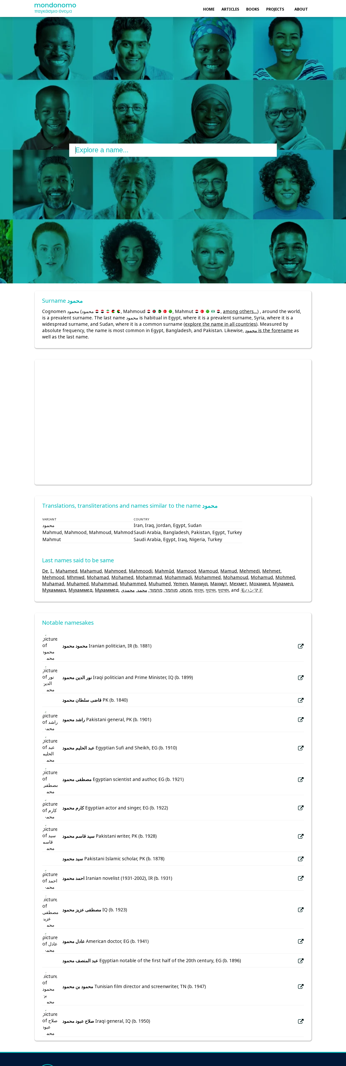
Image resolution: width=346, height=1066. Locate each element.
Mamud (228, 571)
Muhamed (78, 583)
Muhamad (53, 583)
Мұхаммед (107, 590)
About (301, 9)
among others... (240, 311)
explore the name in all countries (220, 324)
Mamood (186, 571)
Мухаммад (54, 590)
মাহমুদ (198, 590)
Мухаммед (80, 590)
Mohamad (98, 577)
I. (51, 571)
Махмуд (199, 583)
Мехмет (238, 583)
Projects (275, 9)
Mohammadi (178, 577)
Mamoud (208, 571)
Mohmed (285, 577)
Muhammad (104, 583)
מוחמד (171, 590)
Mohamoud (235, 577)
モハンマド (252, 590)
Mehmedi (249, 571)
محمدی (128, 590)
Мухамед (283, 583)
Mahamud (91, 571)
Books (252, 9)
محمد (142, 590)
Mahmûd (164, 571)
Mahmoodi (140, 571)
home (208, 9)
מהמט (186, 590)
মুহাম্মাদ (223, 590)
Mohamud (262, 577)
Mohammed (207, 577)
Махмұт (218, 583)
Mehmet (271, 571)
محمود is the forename (269, 330)
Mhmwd (75, 577)
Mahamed (66, 571)
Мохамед (259, 583)
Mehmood (53, 577)
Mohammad (149, 577)
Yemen (180, 583)
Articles (230, 9)
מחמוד (155, 590)
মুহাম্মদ (211, 590)
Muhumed (160, 583)
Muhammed (133, 583)
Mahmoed (115, 571)
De (45, 571)
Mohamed (122, 577)
